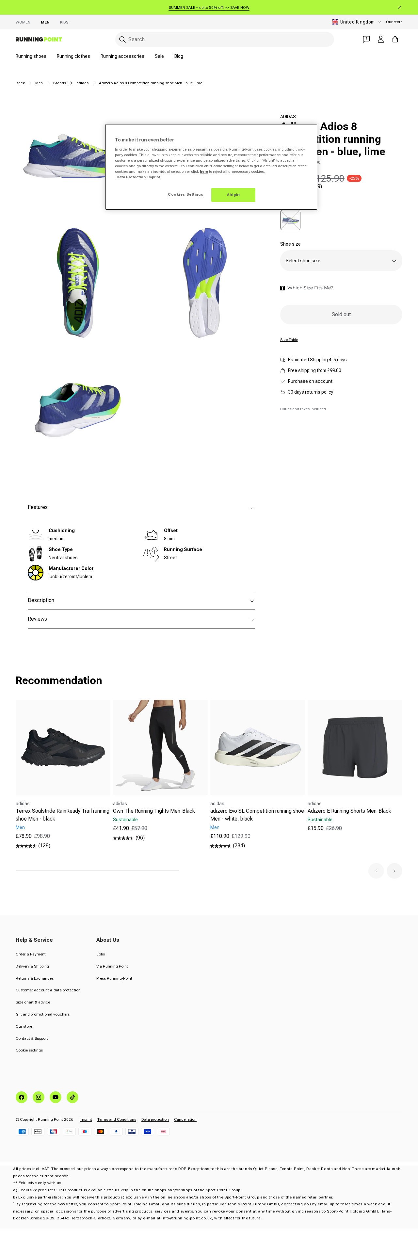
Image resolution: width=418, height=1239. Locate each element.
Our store (394, 22)
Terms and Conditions (116, 1119)
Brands (59, 83)
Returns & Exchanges (35, 978)
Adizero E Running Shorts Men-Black (349, 811)
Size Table (289, 340)
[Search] (122, 39)
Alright (233, 194)
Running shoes (31, 56)
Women (23, 22)
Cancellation (185, 1119)
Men (45, 22)
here (204, 171)
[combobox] (224, 39)
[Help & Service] (366, 39)
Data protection (155, 1119)
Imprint (153, 177)
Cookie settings (29, 1050)
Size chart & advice (33, 1002)
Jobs (100, 954)
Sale (159, 56)
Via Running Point (112, 966)
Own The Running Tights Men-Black (154, 811)
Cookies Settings (185, 194)
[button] (376, 871)
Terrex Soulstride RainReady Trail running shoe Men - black (62, 815)
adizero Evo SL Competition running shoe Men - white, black (257, 815)
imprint (86, 1119)
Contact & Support (32, 1038)
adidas (82, 83)
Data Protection (131, 177)
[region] (211, 167)
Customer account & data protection (48, 990)
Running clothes (73, 56)
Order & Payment (31, 954)
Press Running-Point (114, 978)
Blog (178, 56)
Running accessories (122, 56)
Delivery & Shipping (32, 966)
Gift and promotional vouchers (43, 1014)
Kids (64, 22)
